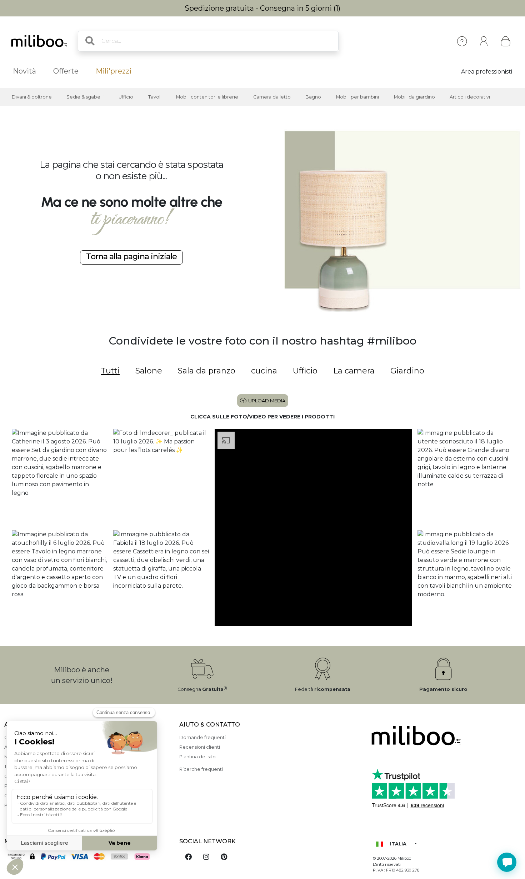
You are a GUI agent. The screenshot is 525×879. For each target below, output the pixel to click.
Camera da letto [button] (272, 97)
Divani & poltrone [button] (32, 97)
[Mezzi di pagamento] (87, 857)
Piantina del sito (197, 756)
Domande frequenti (202, 737)
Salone (148, 371)
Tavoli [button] (154, 97)
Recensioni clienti (199, 747)
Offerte (66, 71)
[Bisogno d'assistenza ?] (506, 862)
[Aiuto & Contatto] (462, 41)
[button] (59, 477)
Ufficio (305, 371)
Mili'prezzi (113, 71)
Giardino (407, 371)
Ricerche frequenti (201, 769)
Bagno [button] (313, 97)
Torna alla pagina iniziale (131, 256)
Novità (24, 71)
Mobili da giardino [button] (414, 97)
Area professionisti (486, 71)
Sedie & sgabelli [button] (85, 97)
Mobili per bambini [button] (357, 97)
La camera (354, 371)
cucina (264, 371)
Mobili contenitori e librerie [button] (207, 97)
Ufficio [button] (126, 97)
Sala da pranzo (206, 371)
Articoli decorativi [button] (470, 97)
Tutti (110, 371)
